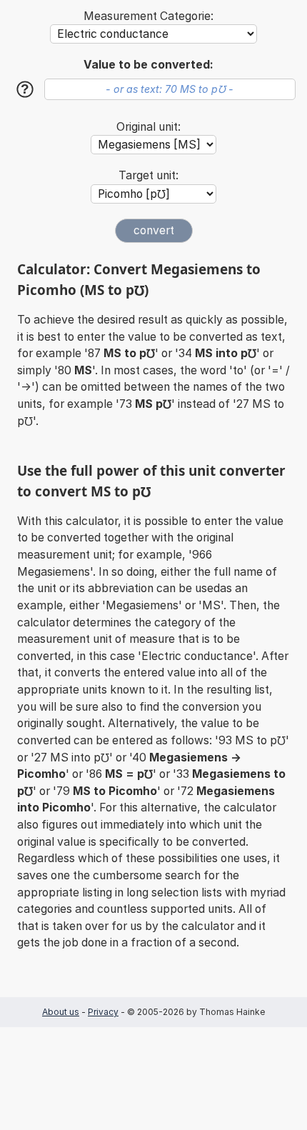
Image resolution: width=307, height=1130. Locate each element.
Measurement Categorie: (148, 16)
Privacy (103, 1011)
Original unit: (148, 127)
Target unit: (148, 175)
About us (60, 1011)
